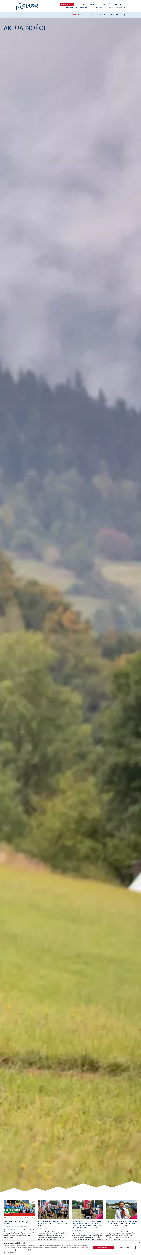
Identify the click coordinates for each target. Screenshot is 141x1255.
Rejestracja (67, 4)
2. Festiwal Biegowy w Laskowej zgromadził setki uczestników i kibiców (53, 1224)
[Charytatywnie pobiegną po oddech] (19, 1210)
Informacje (116, 4)
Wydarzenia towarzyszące (75, 8)
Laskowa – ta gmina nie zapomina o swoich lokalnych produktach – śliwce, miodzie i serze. (121, 1224)
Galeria (90, 15)
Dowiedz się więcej (84, 1247)
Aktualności (76, 15)
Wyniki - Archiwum (117, 8)
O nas (102, 15)
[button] (47, 1253)
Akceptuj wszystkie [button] (103, 1247)
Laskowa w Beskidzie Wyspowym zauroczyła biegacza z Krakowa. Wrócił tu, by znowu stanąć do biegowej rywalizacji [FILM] (87, 1225)
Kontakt (114, 15)
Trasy (103, 4)
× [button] (139, 1242)
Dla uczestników (87, 4)
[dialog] (70, 1248)
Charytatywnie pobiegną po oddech (17, 1223)
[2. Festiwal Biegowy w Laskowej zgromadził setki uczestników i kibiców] (53, 1210)
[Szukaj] (124, 14)
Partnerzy (98, 8)
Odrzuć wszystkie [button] (125, 1247)
